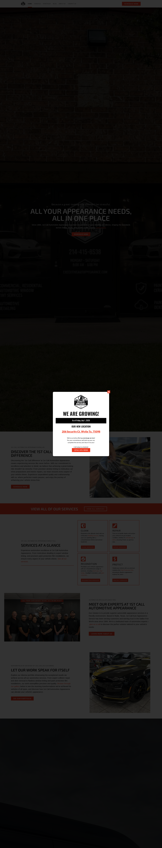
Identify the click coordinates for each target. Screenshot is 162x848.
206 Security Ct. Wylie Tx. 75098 (81, 431)
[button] (108, 391)
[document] (81, 424)
